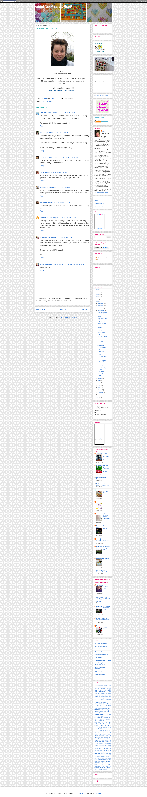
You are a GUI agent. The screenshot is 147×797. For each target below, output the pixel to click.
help (100, 734)
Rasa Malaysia (107, 703)
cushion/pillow (97, 722)
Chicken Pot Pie (99, 651)
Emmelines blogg (101, 626)
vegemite (109, 764)
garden (106, 730)
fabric (96, 727)
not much (101, 743)
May (99, 385)
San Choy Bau (98, 671)
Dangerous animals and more (101, 329)
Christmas (102, 688)
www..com (99, 214)
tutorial (102, 764)
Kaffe (110, 696)
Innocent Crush (104, 696)
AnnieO (43, 187)
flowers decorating (107, 728)
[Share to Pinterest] (72, 98)
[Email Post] (61, 98)
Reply (42, 126)
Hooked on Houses (101, 597)
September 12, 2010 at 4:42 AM (60, 237)
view (102, 766)
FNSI (96, 693)
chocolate (108, 717)
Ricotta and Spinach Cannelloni (100, 668)
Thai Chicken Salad (100, 674)
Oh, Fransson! (100, 570)
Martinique (101, 699)
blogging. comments (103, 716)
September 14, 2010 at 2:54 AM (73, 264)
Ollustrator (81, 793)
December (101, 303)
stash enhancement (100, 759)
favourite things (47, 101)
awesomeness (99, 714)
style (99, 761)
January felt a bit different (102, 485)
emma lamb (97, 725)
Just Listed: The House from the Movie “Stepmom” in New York (103, 600)
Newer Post (41, 309)
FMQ (110, 691)
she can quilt (100, 502)
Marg (46, 98)
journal (98, 737)
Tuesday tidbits (101, 347)
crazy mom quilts (101, 513)
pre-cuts (109, 747)
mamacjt (98, 539)
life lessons (101, 738)
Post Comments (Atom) (68, 317)
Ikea (99, 696)
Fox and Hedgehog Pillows (102, 571)
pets (109, 745)
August (100, 378)
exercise (109, 725)
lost (106, 738)
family (100, 727)
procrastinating (98, 748)
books (109, 716)
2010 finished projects (102, 685)
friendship (101, 730)
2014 (97, 292)
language (106, 737)
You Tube (101, 710)
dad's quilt (105, 722)
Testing (99, 316)
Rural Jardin (103, 705)
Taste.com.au (101, 708)
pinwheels (102, 746)
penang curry (104, 745)
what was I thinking (105, 767)
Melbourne (108, 699)
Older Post (84, 309)
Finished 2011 (101, 441)
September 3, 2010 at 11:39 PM (56, 133)
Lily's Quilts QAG (104, 698)
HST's (96, 696)
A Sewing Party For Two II (101, 364)
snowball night (103, 758)
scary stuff (103, 755)
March (100, 390)
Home (63, 309)
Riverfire (97, 705)
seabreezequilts (46, 217)
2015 (97, 289)
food (96, 730)
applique (109, 711)
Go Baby (101, 695)
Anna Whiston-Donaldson (50, 264)
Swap (96, 708)
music (106, 740)
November (101, 305)
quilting (99, 750)
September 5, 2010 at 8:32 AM (64, 217)
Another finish (101, 345)
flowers (100, 728)
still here (109, 759)
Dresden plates (102, 690)
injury (106, 735)
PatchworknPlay (101, 477)
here (99, 443)
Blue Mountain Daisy (102, 465)
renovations (108, 753)
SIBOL (109, 705)
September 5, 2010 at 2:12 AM (58, 187)
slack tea (97, 758)
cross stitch (108, 720)
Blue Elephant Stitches (103, 490)
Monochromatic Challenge (103, 701)
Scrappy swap (98, 706)
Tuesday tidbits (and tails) (101, 361)
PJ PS (109, 702)
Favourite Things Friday (102, 337)
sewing (99, 756)
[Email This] (66, 98)
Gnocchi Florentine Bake (101, 654)
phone (96, 746)
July (99, 380)
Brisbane (97, 688)
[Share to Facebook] (70, 98)
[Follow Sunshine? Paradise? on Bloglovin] (102, 248)
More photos (100, 371)
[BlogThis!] (67, 98)
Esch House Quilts (101, 483)
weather (108, 766)
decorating (102, 723)
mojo (102, 740)
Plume (96, 703)
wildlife (96, 769)
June (99, 383)
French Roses (107, 693)
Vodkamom (99, 585)
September (101, 310)
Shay (42, 133)
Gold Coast (108, 695)
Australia (109, 685)
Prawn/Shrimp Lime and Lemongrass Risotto (101, 663)
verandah (97, 766)
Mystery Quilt (98, 702)
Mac (95, 699)
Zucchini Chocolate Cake (101, 677)
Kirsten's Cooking (101, 618)
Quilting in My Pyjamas (103, 546)
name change (105, 741)
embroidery (108, 723)
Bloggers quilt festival (105, 687)
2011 (97, 299)
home (96, 735)
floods (96, 728)
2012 (97, 296)
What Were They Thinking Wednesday (102, 320)
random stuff (107, 750)
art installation (100, 713)
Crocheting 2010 (99, 206)
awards (109, 712)
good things (103, 732)
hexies (104, 734)
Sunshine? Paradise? (53, 7)
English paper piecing (103, 691)
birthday (109, 714)
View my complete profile (101, 192)
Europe (106, 691)
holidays (109, 734)
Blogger (98, 793)
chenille (104, 717)
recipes (103, 753)
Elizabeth (43, 237)
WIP (106, 708)
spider (109, 758)
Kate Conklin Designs (102, 558)
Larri (42, 172)
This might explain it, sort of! (102, 313)
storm (96, 761)
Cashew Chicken (99, 649)
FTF (99, 693)
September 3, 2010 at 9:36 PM (63, 113)
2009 (97, 397)
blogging (97, 716)
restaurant (97, 755)
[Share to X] (69, 98)
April (99, 387)
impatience (101, 735)
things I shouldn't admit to (103, 762)
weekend (97, 767)
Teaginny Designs (101, 453)
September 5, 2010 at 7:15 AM (58, 202)
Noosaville (104, 702)
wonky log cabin (102, 769)
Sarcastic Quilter (47, 157)
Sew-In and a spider (101, 333)
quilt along (105, 748)
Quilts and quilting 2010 (101, 203)
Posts (98, 257)
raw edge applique (100, 752)
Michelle (43, 202)
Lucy (110, 698)
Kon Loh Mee (98, 657)
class (96, 719)
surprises (103, 761)
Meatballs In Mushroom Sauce (103, 660)
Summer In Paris (106, 706)
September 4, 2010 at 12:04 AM (66, 157)
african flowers (103, 711)
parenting (99, 745)
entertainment (103, 725)
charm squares (99, 717)
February (100, 392)
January (100, 394)
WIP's (109, 708)
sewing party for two (106, 756)
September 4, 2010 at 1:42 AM (55, 172)
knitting (102, 737)
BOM (96, 687)
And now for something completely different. (101, 352)
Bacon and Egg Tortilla (101, 643)
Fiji (102, 693)
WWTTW (97, 710)
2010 (97, 301)
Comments (100, 260)
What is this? (99, 228)
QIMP (100, 703)
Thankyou (105, 560)
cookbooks (101, 719)
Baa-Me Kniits (45, 113)
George (96, 695)
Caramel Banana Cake (101, 646)
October (100, 308)
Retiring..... (99, 479)
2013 (97, 294)
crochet (101, 721)
